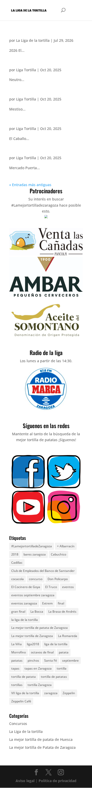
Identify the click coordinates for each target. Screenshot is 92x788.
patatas (16, 660)
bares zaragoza (35, 554)
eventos (68, 587)
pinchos (33, 660)
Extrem (47, 603)
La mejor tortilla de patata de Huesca (41, 739)
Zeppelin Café (21, 701)
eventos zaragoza (24, 603)
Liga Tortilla (26, 69)
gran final (18, 611)
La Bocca (36, 611)
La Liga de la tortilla (33, 40)
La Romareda (67, 636)
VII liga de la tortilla (25, 693)
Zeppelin (69, 693)
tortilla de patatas (54, 676)
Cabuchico (58, 554)
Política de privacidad (57, 780)
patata (63, 652)
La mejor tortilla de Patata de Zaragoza (42, 747)
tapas (15, 668)
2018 (14, 554)
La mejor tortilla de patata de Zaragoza (39, 627)
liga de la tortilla (55, 644)
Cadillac (16, 562)
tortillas (16, 685)
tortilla (61, 668)
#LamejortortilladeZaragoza (31, 546)
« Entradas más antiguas (30, 184)
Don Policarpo (58, 579)
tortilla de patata (23, 676)
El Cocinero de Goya (25, 587)
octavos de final (42, 652)
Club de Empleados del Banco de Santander (43, 571)
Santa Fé (50, 660)
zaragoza (50, 693)
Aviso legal (25, 780)
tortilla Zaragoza (40, 685)
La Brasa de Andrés (62, 611)
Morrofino (18, 652)
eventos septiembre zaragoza (32, 595)
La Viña (16, 644)
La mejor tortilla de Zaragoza (32, 636)
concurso (35, 579)
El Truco (51, 587)
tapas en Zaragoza (38, 668)
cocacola (17, 579)
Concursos (18, 723)
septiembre (70, 660)
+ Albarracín (66, 546)
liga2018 (33, 644)
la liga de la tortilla (24, 620)
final (61, 603)
